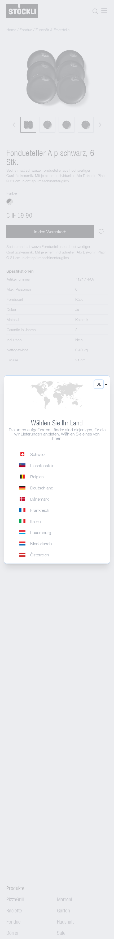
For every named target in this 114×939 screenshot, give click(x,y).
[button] (98, 384)
